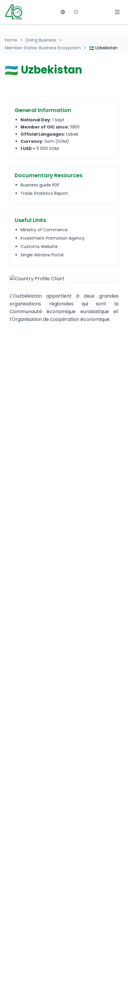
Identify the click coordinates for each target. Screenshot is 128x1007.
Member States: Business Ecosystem (43, 48)
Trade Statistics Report (44, 193)
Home (11, 40)
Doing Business (41, 40)
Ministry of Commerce (44, 230)
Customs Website (39, 247)
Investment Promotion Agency (53, 238)
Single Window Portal (42, 255)
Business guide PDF (40, 185)
